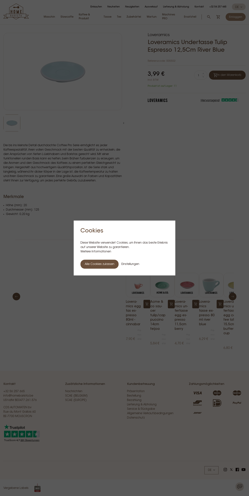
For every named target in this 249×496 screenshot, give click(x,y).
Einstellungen (130, 264)
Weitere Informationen (95, 251)
